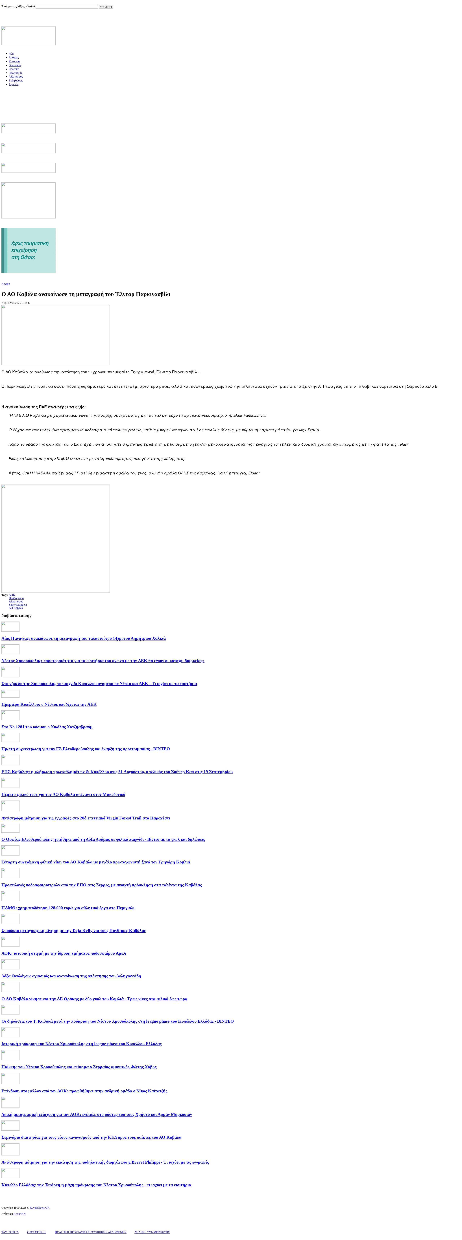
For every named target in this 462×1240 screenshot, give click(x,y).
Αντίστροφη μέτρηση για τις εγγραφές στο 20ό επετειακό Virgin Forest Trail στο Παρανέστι (85, 818)
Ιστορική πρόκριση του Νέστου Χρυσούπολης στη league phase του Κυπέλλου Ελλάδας (81, 1043)
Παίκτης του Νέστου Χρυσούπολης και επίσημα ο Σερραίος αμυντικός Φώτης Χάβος (78, 1066)
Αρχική (5, 283)
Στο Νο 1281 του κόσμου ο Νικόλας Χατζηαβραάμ (47, 726)
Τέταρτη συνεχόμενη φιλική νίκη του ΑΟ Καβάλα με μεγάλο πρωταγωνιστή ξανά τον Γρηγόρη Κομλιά (95, 862)
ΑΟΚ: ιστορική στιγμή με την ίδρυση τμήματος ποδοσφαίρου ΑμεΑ (63, 953)
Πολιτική (14, 68)
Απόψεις (14, 57)
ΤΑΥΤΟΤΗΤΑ (10, 1232)
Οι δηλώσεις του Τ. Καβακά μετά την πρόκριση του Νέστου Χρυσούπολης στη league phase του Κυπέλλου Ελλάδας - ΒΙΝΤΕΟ (117, 1021)
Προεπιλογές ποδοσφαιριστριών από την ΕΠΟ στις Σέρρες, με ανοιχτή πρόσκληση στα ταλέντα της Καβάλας (101, 885)
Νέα (11, 53)
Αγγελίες (14, 84)
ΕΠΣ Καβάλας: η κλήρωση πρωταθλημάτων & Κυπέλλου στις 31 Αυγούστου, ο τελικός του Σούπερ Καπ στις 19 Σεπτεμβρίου (117, 771)
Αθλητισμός (16, 76)
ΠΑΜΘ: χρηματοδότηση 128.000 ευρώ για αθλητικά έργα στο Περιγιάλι (67, 907)
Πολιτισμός (15, 72)
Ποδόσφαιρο (16, 598)
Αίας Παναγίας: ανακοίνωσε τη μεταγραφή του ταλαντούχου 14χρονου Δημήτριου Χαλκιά (83, 638)
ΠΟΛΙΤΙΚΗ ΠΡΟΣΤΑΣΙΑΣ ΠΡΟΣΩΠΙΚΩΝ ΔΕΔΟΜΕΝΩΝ (91, 1232)
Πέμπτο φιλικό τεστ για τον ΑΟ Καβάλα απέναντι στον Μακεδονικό (63, 794)
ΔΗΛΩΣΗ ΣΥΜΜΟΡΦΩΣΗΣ (152, 1232)
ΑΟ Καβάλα (16, 607)
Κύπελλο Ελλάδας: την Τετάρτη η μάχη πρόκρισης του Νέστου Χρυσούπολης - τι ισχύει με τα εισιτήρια (96, 1184)
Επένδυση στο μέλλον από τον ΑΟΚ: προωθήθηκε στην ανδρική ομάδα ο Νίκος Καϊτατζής (84, 1091)
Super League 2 (18, 604)
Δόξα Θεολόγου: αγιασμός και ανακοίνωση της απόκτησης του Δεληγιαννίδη (71, 976)
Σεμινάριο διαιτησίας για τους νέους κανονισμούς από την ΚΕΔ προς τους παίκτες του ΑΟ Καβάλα (91, 1137)
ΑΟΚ (12, 594)
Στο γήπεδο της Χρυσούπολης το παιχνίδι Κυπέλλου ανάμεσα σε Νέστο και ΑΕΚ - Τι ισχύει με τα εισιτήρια (99, 683)
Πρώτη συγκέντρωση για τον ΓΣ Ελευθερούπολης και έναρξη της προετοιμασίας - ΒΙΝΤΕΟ (85, 748)
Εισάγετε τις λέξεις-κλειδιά (18, 6)
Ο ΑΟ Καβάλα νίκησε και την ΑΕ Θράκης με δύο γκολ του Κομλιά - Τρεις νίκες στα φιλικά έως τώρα (94, 998)
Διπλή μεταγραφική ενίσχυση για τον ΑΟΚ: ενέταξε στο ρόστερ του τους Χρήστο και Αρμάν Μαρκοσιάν (96, 1114)
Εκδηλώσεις (16, 80)
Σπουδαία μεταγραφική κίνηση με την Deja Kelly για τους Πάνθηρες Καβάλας (73, 930)
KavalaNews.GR (39, 1207)
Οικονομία (15, 65)
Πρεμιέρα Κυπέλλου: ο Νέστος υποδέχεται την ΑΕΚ (49, 704)
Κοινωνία (14, 61)
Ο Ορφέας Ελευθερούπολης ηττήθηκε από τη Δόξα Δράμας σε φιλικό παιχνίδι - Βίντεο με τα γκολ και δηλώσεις (103, 839)
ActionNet (19, 1213)
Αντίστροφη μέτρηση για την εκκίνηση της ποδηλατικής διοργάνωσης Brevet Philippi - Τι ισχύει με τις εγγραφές (105, 1162)
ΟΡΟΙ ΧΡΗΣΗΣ (36, 1232)
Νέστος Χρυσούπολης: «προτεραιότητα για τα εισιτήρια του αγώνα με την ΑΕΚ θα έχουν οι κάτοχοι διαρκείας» (102, 660)
